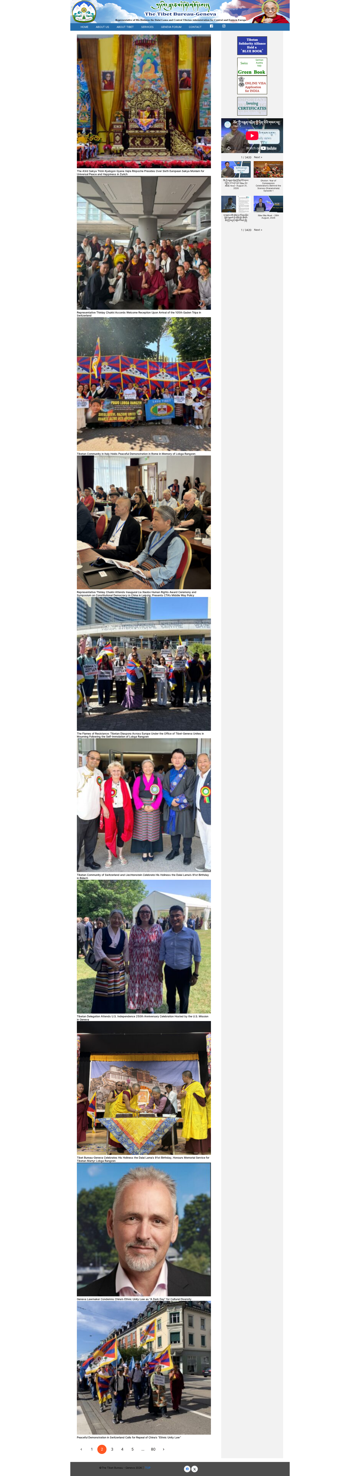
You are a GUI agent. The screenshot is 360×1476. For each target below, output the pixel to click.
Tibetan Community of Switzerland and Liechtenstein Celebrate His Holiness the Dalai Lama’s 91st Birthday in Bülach (143, 876)
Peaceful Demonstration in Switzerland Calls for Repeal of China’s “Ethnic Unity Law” (129, 1437)
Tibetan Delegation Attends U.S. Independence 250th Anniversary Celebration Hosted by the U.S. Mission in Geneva (142, 1018)
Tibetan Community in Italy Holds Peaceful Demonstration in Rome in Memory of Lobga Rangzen (136, 453)
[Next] (163, 1449)
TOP (148, 1467)
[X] (194, 1469)
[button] (258, 157)
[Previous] (81, 1449)
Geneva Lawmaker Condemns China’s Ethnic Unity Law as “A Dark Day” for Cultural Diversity (134, 1299)
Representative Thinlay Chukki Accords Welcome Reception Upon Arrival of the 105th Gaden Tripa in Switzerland (139, 314)
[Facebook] (187, 1469)
